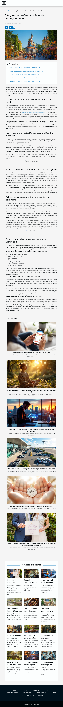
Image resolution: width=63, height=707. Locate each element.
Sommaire (13, 64)
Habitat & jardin (12, 693)
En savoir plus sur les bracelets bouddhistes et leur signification (31, 639)
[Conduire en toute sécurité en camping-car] (31, 573)
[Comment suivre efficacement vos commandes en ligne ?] (31, 336)
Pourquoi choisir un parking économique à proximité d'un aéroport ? (31, 469)
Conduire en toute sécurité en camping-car (31, 582)
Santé (53, 693)
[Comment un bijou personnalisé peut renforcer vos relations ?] (31, 490)
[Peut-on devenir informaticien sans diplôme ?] (14, 628)
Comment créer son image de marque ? (47, 664)
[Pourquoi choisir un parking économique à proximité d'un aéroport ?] (31, 452)
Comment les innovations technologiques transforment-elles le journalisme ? (31, 430)
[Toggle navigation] (4, 3)
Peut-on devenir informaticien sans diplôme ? (14, 637)
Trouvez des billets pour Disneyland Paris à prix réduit (25, 67)
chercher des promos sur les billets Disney (33, 112)
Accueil (7, 11)
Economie (35, 690)
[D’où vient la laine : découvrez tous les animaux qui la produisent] (14, 602)
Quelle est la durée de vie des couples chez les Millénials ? (14, 666)
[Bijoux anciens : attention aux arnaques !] (31, 602)
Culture (24, 690)
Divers (12, 11)
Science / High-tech (26, 696)
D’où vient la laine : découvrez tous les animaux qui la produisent (14, 612)
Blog (14, 690)
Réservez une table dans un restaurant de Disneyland (25, 81)
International (41, 693)
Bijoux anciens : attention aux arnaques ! (30, 611)
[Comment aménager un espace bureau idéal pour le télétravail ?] (48, 602)
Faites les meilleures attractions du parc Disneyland (24, 74)
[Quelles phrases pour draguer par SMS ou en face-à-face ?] (31, 655)
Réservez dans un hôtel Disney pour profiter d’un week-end (26, 71)
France (46, 690)
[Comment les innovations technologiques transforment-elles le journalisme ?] (31, 413)
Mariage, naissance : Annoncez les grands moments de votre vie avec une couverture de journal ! (31, 545)
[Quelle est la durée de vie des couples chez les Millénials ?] (14, 655)
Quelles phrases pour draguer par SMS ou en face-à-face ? (31, 666)
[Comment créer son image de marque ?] (48, 655)
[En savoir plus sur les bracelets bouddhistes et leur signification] (31, 628)
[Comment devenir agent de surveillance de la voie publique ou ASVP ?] (48, 628)
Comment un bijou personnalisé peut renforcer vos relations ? (31, 506)
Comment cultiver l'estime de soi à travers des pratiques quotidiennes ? (31, 391)
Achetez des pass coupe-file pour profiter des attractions (26, 78)
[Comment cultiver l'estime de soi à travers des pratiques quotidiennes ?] (31, 374)
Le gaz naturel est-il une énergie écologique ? (48, 582)
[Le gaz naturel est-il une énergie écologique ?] (48, 573)
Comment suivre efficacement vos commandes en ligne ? (31, 353)
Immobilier (27, 693)
